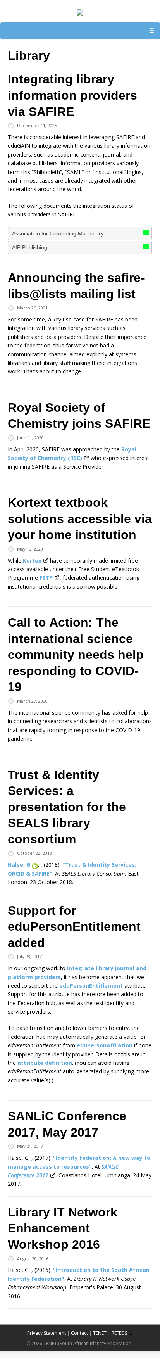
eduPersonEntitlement (91, 985)
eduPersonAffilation (104, 1045)
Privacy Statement (46, 1333)
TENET (100, 1333)
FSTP (46, 577)
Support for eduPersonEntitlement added (74, 927)
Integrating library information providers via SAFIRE (72, 95)
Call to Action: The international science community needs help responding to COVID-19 (76, 654)
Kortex (32, 560)
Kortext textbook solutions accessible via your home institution (80, 519)
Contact (79, 1333)
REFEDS (119, 1333)
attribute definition (44, 1062)
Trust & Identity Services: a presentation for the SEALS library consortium (67, 807)
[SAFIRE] (80, 11)
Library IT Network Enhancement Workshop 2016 (62, 1228)
